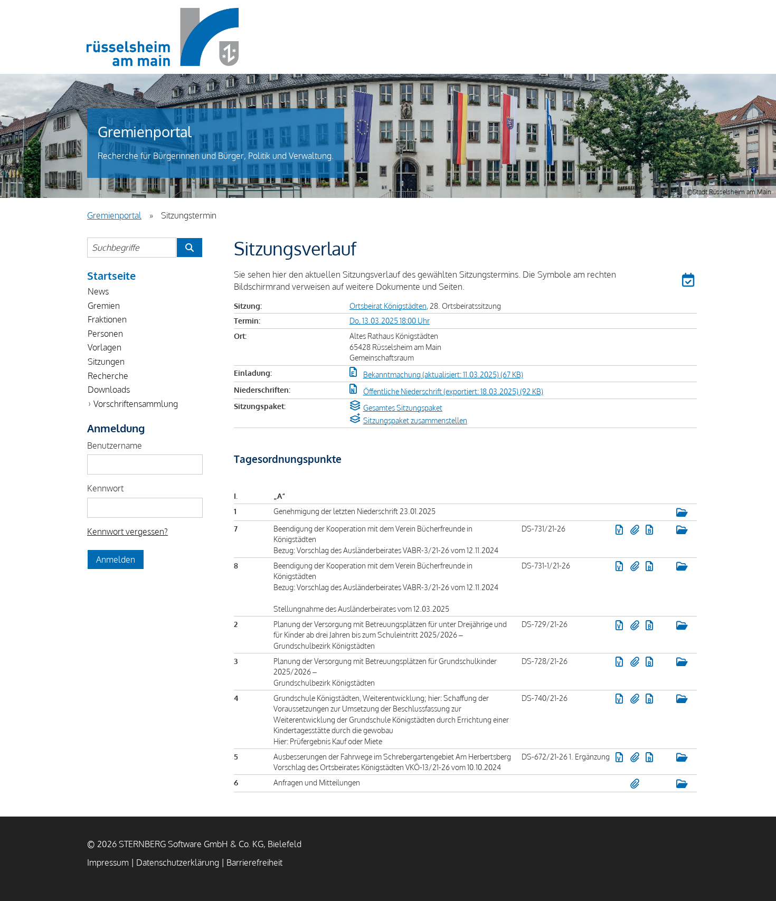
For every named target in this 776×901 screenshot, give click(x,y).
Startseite (111, 275)
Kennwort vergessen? (127, 531)
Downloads (109, 389)
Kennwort (105, 488)
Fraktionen (107, 319)
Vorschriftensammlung (135, 404)
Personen (105, 333)
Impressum (108, 862)
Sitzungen (106, 361)
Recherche (108, 376)
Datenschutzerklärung (177, 862)
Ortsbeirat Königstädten (388, 305)
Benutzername (114, 445)
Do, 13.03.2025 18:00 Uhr (389, 320)
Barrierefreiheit (254, 862)
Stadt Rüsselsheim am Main (163, 37)
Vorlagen (104, 347)
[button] (689, 282)
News (98, 291)
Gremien (104, 305)
